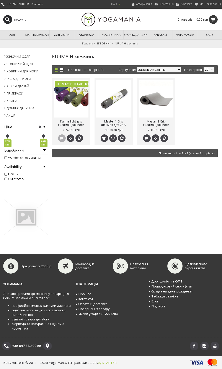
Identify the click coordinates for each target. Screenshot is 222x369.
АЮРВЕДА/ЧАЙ (18, 86)
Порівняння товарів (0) (86, 69)
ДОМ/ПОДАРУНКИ (20, 108)
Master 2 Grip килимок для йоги (156, 123)
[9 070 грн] (43, 136)
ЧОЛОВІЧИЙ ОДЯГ (20, 64)
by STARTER (107, 362)
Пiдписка (158, 306)
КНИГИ (12, 101)
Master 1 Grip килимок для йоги (114, 123)
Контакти (85, 299)
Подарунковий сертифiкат (172, 286)
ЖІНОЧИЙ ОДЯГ (18, 56)
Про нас (84, 294)
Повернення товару (94, 309)
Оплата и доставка (92, 304)
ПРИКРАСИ (15, 93)
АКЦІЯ (11, 115)
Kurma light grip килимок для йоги (71, 123)
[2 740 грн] (7, 136)
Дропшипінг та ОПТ (167, 281)
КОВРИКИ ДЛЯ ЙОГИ (22, 71)
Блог (154, 301)
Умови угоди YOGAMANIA (98, 314)
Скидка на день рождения (172, 291)
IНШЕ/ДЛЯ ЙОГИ (19, 79)
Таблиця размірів (164, 296)
